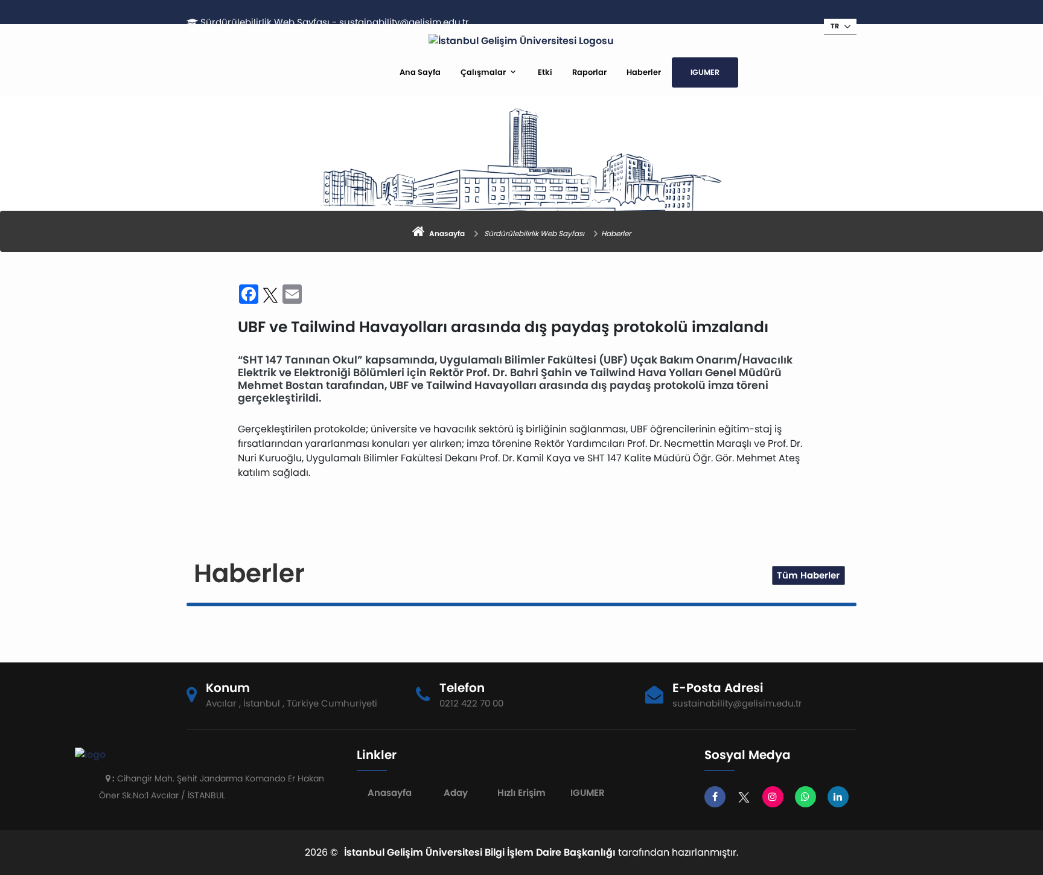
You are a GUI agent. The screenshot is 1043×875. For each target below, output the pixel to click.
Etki (545, 72)
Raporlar (589, 72)
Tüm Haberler (808, 575)
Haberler (644, 72)
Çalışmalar (483, 72)
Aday (456, 792)
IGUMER (705, 72)
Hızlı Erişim (521, 792)
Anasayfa (390, 792)
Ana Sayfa (420, 72)
